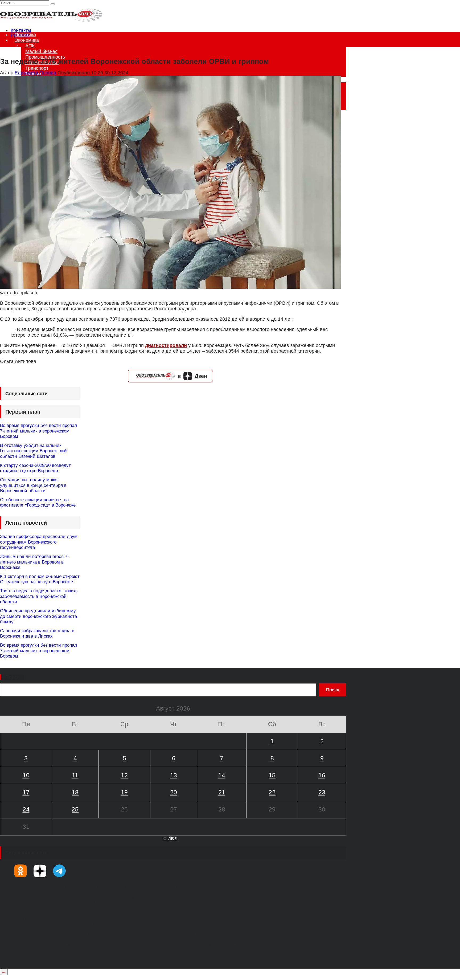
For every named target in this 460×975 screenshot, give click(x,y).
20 (173, 792)
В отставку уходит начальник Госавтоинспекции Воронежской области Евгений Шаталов (33, 451)
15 (272, 775)
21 (221, 792)
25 (75, 809)
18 (75, 792)
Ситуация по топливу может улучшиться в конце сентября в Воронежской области (33, 485)
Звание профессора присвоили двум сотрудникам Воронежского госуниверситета (38, 542)
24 (26, 809)
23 (321, 792)
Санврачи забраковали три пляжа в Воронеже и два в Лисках (37, 633)
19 (124, 792)
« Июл (170, 838)
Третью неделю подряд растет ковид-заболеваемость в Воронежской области (39, 596)
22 (272, 792)
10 (26, 775)
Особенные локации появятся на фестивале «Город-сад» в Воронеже (38, 502)
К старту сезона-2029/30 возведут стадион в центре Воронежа (35, 468)
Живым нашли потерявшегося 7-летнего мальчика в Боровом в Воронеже (34, 562)
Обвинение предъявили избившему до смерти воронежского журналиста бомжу (38, 616)
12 (124, 775)
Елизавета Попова (35, 72)
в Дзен (192, 376)
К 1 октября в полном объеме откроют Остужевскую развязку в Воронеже (40, 579)
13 (173, 775)
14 (221, 775)
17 (26, 792)
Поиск (12, 677)
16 (321, 775)
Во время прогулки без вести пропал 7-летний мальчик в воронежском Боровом (38, 431)
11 (75, 775)
